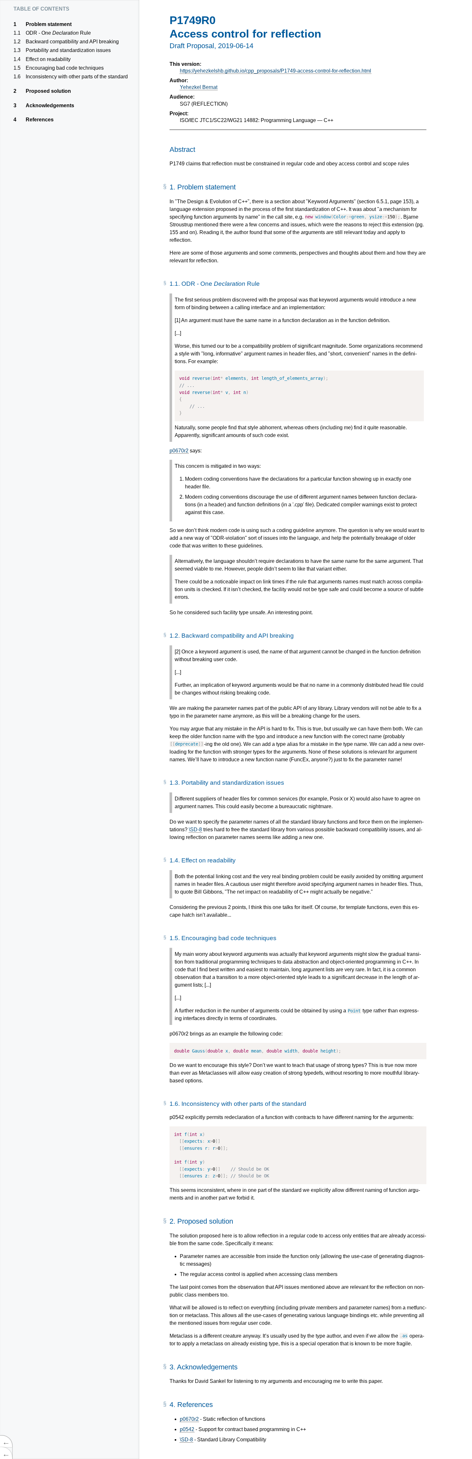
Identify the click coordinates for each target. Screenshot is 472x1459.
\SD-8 (195, 829)
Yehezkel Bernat (198, 87)
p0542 (187, 1429)
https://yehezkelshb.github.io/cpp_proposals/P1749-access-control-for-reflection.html (275, 71)
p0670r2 (179, 450)
